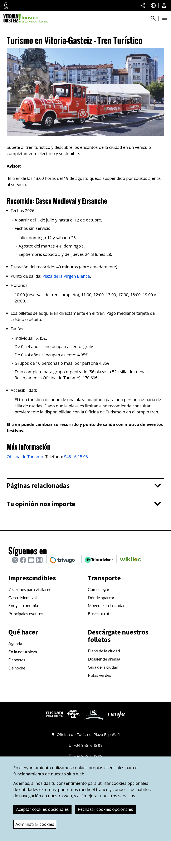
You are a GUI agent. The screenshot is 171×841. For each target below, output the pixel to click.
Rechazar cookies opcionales (105, 809)
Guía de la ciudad (103, 666)
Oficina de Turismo (25, 456)
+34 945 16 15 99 (88, 756)
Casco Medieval (22, 597)
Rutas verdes (99, 675)
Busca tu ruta (100, 613)
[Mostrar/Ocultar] (155, 18)
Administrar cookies (34, 824)
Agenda (15, 643)
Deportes (16, 659)
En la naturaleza (22, 651)
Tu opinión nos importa (41, 504)
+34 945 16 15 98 (88, 745)
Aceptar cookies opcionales (42, 809)
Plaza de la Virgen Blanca (66, 276)
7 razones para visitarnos (30, 589)
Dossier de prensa (104, 658)
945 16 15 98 (76, 456)
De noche (16, 667)
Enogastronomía (23, 605)
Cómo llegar (98, 589)
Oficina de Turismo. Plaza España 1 (88, 734)
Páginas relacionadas (38, 485)
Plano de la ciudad (104, 650)
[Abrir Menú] (164, 18)
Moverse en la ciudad (107, 605)
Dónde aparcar (101, 597)
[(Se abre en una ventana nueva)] (54, 715)
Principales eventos (25, 613)
